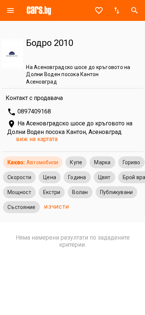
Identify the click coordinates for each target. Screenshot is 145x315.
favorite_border (98, 10)
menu (10, 10)
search (134, 10)
